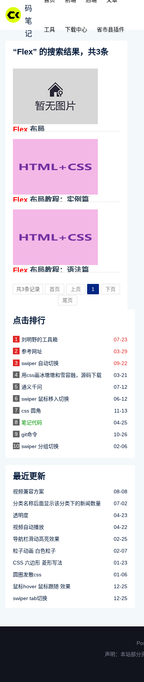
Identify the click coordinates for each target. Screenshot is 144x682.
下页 (110, 289)
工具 (49, 29)
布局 (29, 129)
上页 (76, 289)
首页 (54, 289)
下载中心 (76, 29)
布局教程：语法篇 (51, 270)
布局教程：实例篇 (51, 200)
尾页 (67, 300)
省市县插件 (110, 29)
